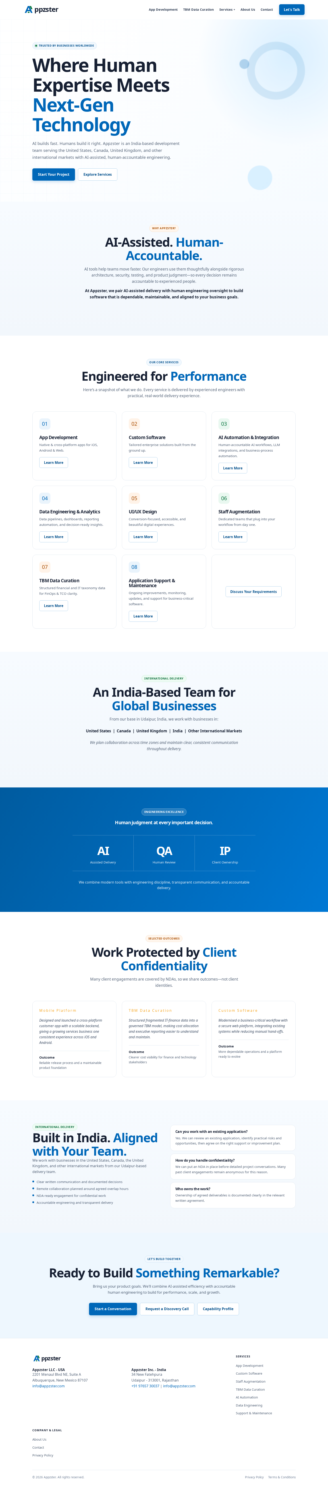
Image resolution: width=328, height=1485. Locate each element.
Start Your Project (53, 174)
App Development (163, 9)
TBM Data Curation (198, 9)
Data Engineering (249, 1405)
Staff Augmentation (251, 1381)
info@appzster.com (48, 1386)
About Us (248, 9)
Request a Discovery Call (167, 1308)
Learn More (53, 462)
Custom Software (249, 1373)
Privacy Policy (42, 1455)
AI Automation (247, 1397)
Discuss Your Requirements (253, 591)
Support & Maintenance (254, 1413)
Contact (267, 9)
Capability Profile (218, 1308)
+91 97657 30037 (145, 1386)
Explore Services (97, 174)
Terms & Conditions (282, 1477)
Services (227, 9)
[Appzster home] (43, 9)
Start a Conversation (113, 1308)
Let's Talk (292, 9)
